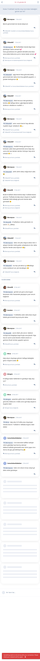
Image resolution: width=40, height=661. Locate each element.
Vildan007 (8, 75)
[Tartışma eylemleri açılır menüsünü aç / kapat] (38, 2)
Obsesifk (8, 222)
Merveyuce (9, 47)
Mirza (7, 422)
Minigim (8, 399)
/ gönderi (19, 2)
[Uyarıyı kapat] (25, 657)
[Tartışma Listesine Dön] (2, 2)
